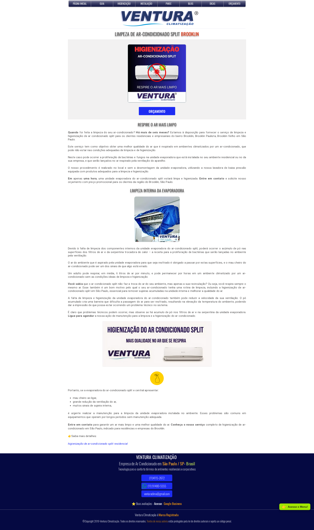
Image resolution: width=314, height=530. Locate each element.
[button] (124, 4)
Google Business (173, 503)
